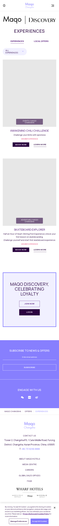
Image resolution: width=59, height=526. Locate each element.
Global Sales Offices (29, 475)
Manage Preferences (18, 521)
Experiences (17, 41)
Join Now (29, 303)
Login (29, 312)
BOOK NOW (21, 144)
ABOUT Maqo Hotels (29, 458)
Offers (28, 411)
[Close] (55, 508)
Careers (29, 470)
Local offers (41, 41)
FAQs (29, 481)
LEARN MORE (40, 144)
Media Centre (29, 464)
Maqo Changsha (13, 411)
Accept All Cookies (39, 521)
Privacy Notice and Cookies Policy (36, 514)
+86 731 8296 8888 (30, 448)
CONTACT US (29, 435)
